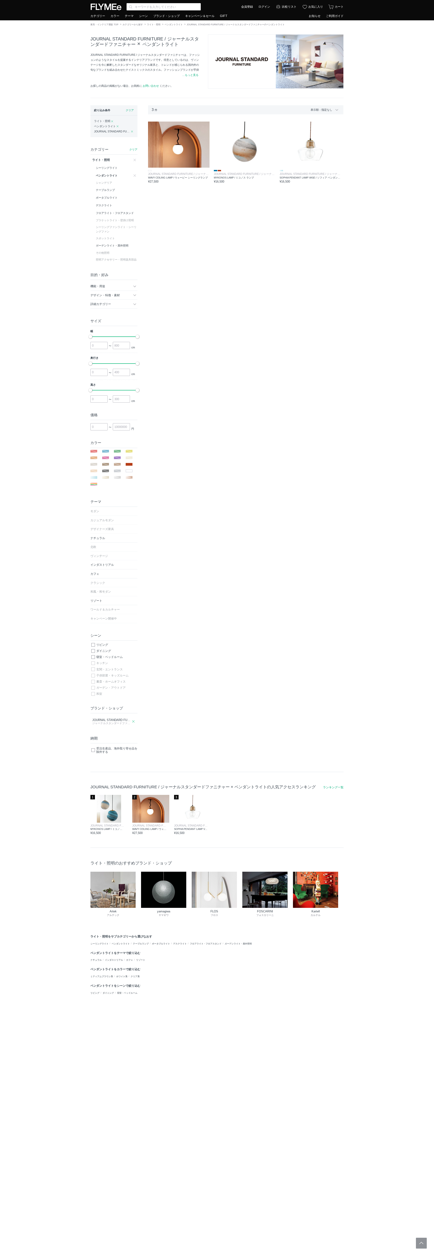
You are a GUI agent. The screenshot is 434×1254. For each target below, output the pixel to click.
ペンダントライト (174, 24)
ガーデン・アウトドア (111, 687)
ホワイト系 (121, 976)
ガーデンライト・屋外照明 (238, 943)
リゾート (140, 960)
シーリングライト (99, 943)
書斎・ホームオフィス (111, 681)
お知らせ (315, 16)
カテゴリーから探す (133, 24)
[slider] (90, 336)
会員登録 (247, 6)
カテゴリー (97, 16)
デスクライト (180, 943)
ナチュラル (96, 960)
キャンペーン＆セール (200, 16)
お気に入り (315, 6)
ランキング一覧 (333, 787)
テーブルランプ (141, 943)
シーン (143, 16)
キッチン (102, 663)
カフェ (129, 960)
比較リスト (289, 6)
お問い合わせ (151, 85)
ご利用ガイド (335, 16)
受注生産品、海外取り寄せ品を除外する (116, 750)
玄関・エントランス (109, 669)
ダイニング (103, 651)
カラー (115, 16)
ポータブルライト (161, 943)
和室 (99, 693)
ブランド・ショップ (166, 16)
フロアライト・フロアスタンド (206, 943)
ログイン (264, 6)
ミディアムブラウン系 (101, 976)
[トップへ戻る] (421, 1243)
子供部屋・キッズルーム (112, 675)
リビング (102, 644)
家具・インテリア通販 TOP (104, 24)
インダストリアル (114, 960)
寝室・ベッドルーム (109, 657)
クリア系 (135, 976)
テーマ (129, 16)
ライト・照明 (153, 24)
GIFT (223, 16)
